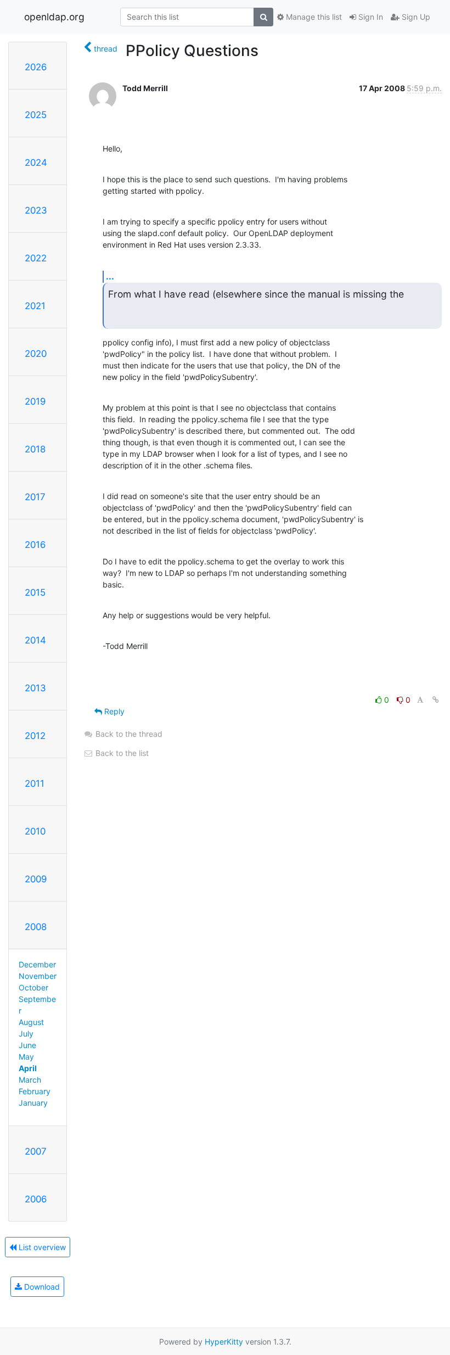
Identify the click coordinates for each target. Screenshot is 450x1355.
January (33, 1102)
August (31, 1022)
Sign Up (415, 16)
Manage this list (313, 16)
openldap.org (54, 17)
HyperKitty (224, 1341)
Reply (113, 711)
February (34, 1091)
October (33, 987)
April (28, 1068)
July (26, 1033)
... (110, 276)
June (27, 1045)
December (37, 964)
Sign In (369, 16)
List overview (41, 1247)
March (30, 1079)
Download (41, 1286)
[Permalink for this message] (436, 700)
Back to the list (121, 753)
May (26, 1056)
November (38, 976)
